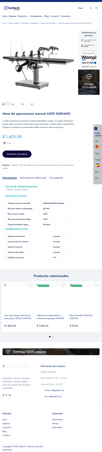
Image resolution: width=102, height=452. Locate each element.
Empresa (6, 423)
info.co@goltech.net (53, 396)
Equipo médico (14, 23)
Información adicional (33, 177)
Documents (56, 177)
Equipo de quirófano (48, 23)
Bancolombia (57, 419)
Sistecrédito (57, 427)
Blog (4, 431)
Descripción (9, 177)
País (80, 8)
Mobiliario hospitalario (30, 23)
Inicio (4, 23)
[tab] (9, 177)
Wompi (55, 423)
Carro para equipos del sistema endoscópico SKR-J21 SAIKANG (17, 317)
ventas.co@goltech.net (54, 390)
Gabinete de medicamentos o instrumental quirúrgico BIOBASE (50, 317)
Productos (6, 427)
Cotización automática (17, 154)
